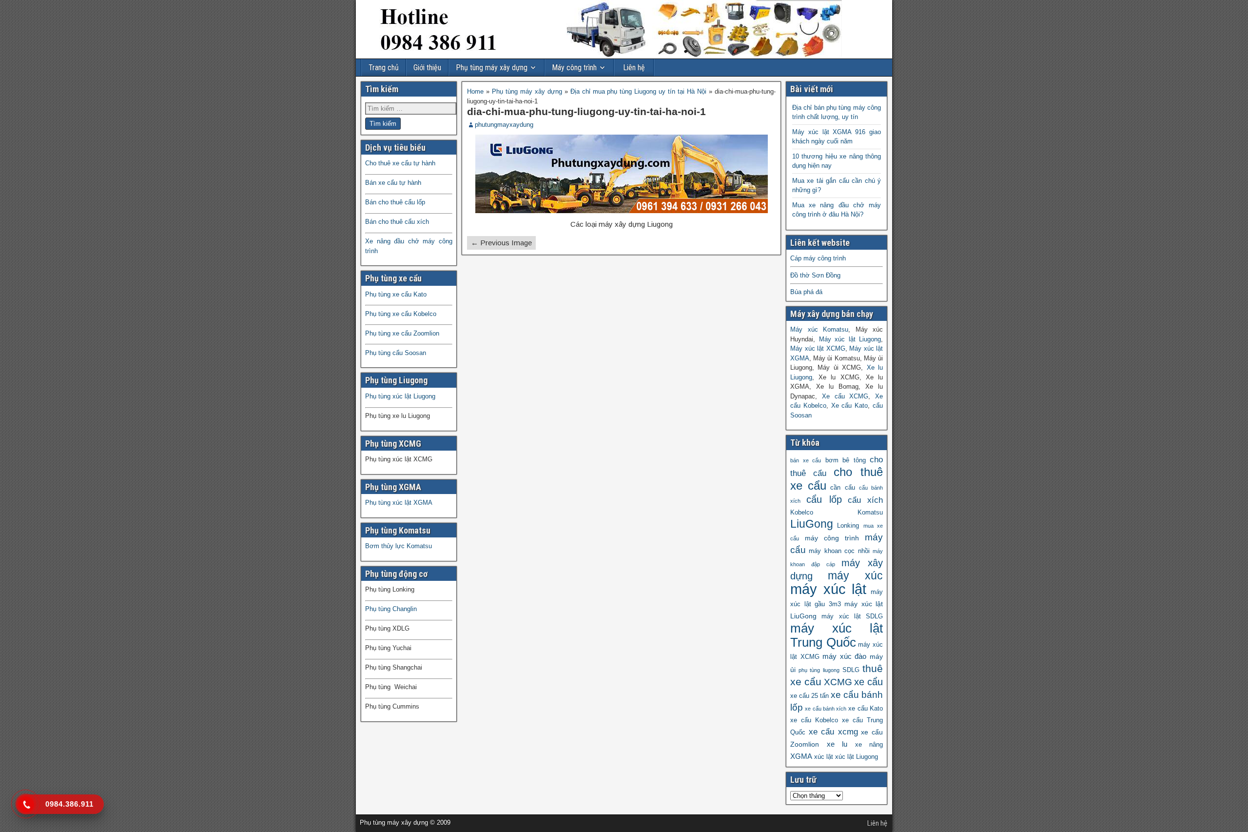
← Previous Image (501, 242)
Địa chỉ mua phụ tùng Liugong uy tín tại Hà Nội (638, 91)
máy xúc (855, 576)
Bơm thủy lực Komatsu (398, 546)
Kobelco (801, 512)
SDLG (850, 670)
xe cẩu (868, 681)
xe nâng (869, 744)
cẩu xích (865, 500)
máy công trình (832, 538)
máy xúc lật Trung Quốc (836, 635)
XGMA (801, 756)
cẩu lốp (823, 499)
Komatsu (870, 512)
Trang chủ (384, 67)
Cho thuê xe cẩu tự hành (400, 163)
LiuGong (811, 524)
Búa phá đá (806, 292)
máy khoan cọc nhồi (839, 551)
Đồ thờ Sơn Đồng (815, 275)
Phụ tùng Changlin (391, 609)
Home (475, 91)
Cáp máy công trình (818, 258)
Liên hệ (634, 67)
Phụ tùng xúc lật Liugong (400, 396)
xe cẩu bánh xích (825, 709)
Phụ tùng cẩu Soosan (395, 353)
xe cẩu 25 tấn (809, 696)
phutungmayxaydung (504, 124)
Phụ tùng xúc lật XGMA (398, 502)
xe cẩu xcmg (833, 731)
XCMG (838, 682)
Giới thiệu (427, 67)
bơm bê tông (845, 460)
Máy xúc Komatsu (819, 329)
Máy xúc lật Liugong (850, 339)
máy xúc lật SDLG (852, 616)
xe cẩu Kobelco (814, 720)
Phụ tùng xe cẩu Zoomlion (402, 333)
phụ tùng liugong (819, 670)
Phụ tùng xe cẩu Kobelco (400, 313)
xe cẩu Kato (865, 708)
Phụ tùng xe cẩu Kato (396, 294)
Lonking (848, 525)
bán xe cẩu (805, 460)
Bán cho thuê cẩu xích (397, 221)
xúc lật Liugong (856, 756)
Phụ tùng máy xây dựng (491, 67)
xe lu (837, 744)
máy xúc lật (828, 589)
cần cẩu (842, 487)
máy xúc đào (844, 656)
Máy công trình (574, 67)
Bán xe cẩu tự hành (393, 182)
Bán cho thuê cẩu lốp (395, 202)
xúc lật (823, 756)
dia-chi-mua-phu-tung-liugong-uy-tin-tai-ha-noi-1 (586, 111)
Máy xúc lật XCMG (817, 348)
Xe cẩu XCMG (845, 396)
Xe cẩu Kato (849, 405)
